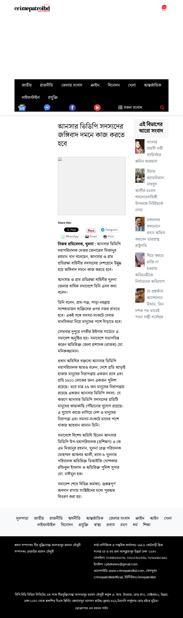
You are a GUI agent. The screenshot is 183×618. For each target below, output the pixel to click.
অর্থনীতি (74, 518)
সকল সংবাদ (132, 107)
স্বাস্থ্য (97, 525)
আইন (154, 518)
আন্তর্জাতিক (152, 85)
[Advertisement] (91, 46)
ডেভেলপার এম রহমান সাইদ (91, 608)
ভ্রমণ (123, 525)
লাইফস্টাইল (31, 97)
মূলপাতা (22, 518)
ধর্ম (135, 525)
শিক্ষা (146, 525)
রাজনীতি (46, 85)
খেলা (132, 85)
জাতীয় (27, 85)
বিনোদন (114, 85)
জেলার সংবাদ (71, 85)
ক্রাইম (95, 85)
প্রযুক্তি (53, 97)
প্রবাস (110, 525)
